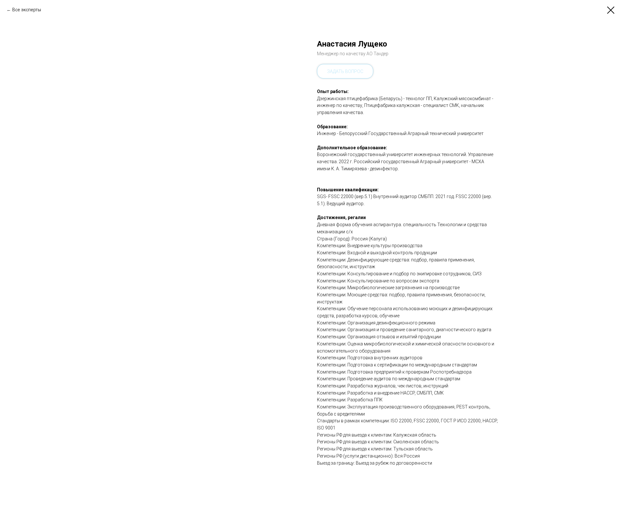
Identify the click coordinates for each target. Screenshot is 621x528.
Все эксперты (26, 9)
